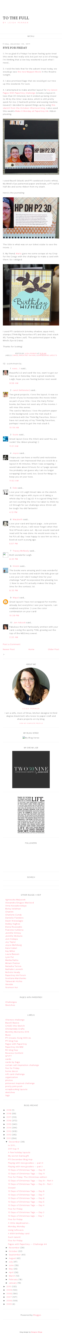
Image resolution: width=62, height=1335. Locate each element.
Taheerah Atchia (13, 981)
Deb (15, 488)
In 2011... (12, 1145)
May (11, 1269)
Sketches (10, 1005)
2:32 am (13, 637)
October (13, 1251)
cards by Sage (12, 1062)
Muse (8, 1035)
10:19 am (14, 427)
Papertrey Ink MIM (27, 355)
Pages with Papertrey (16, 1044)
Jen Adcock (20, 622)
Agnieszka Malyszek (15, 899)
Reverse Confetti (14, 1053)
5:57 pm (13, 543)
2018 (9, 1113)
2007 (9, 1297)
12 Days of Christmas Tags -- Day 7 (26, 1195)
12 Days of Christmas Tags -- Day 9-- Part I (30, 1184)
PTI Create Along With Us (18, 1038)
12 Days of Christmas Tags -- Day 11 (26, 1173)
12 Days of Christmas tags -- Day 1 (26, 1216)
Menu (31, 36)
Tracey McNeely (21, 551)
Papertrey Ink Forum (15, 975)
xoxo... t (16, 368)
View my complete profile (31, 723)
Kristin (16, 566)
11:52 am (14, 480)
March (12, 1276)
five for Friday (12, 1068)
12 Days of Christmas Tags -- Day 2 (26, 1212)
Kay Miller (10, 951)
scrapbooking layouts (46, 355)
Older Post (53, 649)
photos (9, 1080)
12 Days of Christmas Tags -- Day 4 (26, 1205)
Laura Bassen (12, 954)
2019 (9, 1110)
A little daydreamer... (19, 1223)
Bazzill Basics (12, 1023)
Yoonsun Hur (11, 987)
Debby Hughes (12, 924)
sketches (10, 1092)
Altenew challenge (15, 1020)
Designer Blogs (36, 1332)
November (14, 1247)
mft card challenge (15, 1074)
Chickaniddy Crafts (15, 1029)
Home (31, 649)
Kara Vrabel (11, 948)
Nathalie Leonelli (14, 969)
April (11, 1272)
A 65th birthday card (18, 1233)
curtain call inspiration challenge (22, 1065)
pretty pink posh (13, 1086)
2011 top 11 (13, 1149)
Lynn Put (9, 957)
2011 (8, 1138)
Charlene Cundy (13, 915)
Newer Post (9, 649)
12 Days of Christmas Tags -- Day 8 (26, 1191)
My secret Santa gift (18, 1156)
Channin (9, 912)
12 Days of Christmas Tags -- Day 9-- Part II (30, 1180)
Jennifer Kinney (13, 933)
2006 (9, 1300)
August (13, 1258)
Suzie (15, 434)
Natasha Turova (13, 966)
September (15, 1254)
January (13, 1283)
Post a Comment (11, 644)
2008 (9, 1293)
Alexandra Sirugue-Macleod (19, 902)
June (12, 1265)
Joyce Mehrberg (13, 945)
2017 (9, 1117)
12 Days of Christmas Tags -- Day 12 (26, 1170)
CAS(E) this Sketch (15, 1026)
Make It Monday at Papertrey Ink (31, 111)
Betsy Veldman (13, 909)
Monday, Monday (16, 1226)
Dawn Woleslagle (14, 921)
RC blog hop (11, 1050)
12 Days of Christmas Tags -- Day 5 (26, 1202)
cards (15, 355)
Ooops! (12, 1188)
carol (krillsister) (21, 390)
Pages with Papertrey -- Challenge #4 (27, 1244)
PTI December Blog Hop (20, 1159)
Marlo (19, 253)
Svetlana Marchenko (15, 978)
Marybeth (17, 519)
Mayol (16, 597)
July (11, 1262)
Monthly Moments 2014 (17, 1032)
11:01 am (13, 446)
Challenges (11, 1002)
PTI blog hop (11, 1041)
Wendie (9, 984)
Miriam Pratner (12, 963)
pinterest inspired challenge (20, 1083)
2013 (9, 1131)
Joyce (16, 453)
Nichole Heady (12, 972)
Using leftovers (16, 1230)
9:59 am (13, 383)
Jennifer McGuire (14, 936)
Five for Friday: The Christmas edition (27, 1177)
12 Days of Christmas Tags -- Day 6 (26, 1198)
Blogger (37, 1315)
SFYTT (8, 1056)
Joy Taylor (10, 942)
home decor (11, 1071)
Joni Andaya (11, 939)
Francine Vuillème (14, 930)
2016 (9, 1120)
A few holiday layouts (19, 1152)
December (15, 1142)
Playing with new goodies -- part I (25, 1166)
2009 (9, 1290)
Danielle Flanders (14, 918)
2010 (9, 1286)
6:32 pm (13, 559)
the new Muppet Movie (29, 72)
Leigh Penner (31, 709)
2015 (9, 1124)
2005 (9, 1304)
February (14, 1279)
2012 (9, 1135)
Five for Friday (15, 1209)
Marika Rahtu (11, 960)
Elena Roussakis (13, 927)
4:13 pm (13, 512)
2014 (9, 1127)
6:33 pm (13, 590)
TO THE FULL (16, 18)
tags (7, 1095)
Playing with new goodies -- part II (25, 1163)
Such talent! (14, 1237)
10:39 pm (14, 615)
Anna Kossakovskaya (16, 905)
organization (11, 1077)
